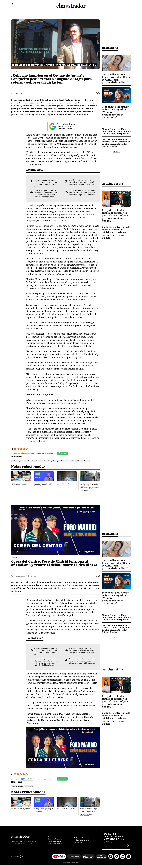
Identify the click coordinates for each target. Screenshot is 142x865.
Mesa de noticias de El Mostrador (25, 576)
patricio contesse (62, 461)
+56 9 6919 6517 (15, 844)
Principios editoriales (54, 841)
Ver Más (115, 151)
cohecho (27, 461)
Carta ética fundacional (55, 839)
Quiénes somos (52, 837)
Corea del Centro (17, 786)
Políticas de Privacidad (55, 843)
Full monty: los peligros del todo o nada (66, 483)
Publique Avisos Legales (81, 840)
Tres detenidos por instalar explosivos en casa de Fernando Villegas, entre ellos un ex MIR (82, 182)
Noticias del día (112, 183)
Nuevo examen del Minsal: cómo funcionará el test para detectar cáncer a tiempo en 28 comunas (82, 192)
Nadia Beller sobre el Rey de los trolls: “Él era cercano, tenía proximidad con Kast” (116, 78)
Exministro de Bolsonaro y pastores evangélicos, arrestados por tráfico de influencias (44, 484)
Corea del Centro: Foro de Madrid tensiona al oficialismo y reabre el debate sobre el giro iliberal (116, 232)
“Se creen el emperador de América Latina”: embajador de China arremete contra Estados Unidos (116, 143)
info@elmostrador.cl (26, 844)
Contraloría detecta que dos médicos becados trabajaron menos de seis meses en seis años (45, 183)
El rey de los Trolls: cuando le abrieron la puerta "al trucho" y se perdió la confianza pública (115, 215)
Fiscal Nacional (37, 461)
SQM (72, 461)
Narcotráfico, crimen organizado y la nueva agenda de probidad (20, 483)
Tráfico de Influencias (83, 461)
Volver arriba (15, 856)
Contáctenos (78, 842)
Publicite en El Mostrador (81, 838)
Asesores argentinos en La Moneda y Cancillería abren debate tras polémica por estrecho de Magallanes (45, 193)
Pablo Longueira (49, 461)
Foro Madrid (29, 786)
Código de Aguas (17, 461)
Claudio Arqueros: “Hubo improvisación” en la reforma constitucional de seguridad (116, 131)
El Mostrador (18, 93)
